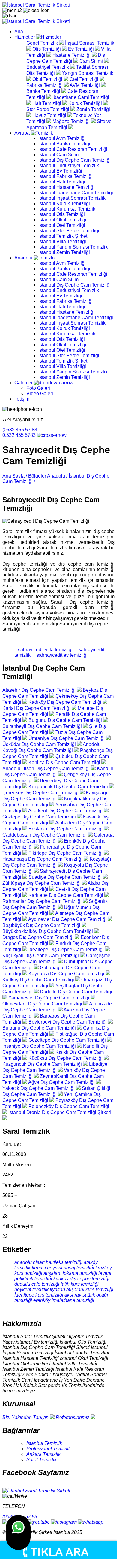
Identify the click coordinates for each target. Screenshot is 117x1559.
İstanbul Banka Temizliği (64, 143)
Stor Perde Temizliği (48, 109)
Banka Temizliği (44, 91)
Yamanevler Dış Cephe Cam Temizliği (49, 997)
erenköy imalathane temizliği (63, 1300)
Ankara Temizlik (43, 1454)
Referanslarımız (73, 1417)
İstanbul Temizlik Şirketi (63, 236)
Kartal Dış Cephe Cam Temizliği (37, 708)
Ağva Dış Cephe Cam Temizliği (62, 1082)
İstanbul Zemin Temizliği (64, 252)
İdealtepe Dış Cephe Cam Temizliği (66, 949)
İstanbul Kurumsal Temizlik (66, 208)
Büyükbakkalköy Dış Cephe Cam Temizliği (48, 931)
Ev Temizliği (81, 49)
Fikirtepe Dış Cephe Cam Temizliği (66, 853)
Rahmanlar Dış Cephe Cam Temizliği (42, 901)
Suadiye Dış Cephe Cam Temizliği (65, 877)
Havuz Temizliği (50, 115)
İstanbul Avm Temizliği (62, 138)
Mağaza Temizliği (71, 121)
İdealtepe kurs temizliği (38, 1294)
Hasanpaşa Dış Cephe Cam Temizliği (43, 859)
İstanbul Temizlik (44, 1443)
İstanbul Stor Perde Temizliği (68, 230)
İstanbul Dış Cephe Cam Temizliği (74, 160)
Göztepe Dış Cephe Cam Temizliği (39, 816)
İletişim (21, 399)
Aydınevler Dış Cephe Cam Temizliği (68, 919)
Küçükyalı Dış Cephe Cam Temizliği (41, 955)
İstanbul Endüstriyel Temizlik (68, 165)
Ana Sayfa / (14, 475)
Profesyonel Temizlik (48, 1448)
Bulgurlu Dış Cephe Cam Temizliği (65, 720)
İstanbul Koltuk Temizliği (64, 203)
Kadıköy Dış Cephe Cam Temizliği (65, 702)
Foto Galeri (38, 388)
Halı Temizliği (47, 103)
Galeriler (24, 382)
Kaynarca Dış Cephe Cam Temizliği (67, 973)
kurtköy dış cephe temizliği (81, 1278)
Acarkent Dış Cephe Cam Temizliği (66, 810)
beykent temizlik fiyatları (39, 1289)
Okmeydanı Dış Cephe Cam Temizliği (42, 1003)
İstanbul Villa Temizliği (62, 241)
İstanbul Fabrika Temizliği (65, 176)
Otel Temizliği (85, 79)
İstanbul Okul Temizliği (62, 219)
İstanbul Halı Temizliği (61, 181)
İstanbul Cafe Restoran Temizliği (72, 149)
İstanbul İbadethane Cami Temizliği (75, 192)
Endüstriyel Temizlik (48, 67)
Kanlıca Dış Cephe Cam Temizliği (64, 762)
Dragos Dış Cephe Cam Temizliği (38, 937)
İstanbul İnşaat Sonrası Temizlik (72, 198)
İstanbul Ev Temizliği (60, 170)
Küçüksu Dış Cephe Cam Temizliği (66, 1058)
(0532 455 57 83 (19, 429)
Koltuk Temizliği (85, 103)
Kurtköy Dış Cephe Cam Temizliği (38, 979)
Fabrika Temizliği (45, 85)
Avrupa (22, 132)
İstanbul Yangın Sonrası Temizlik (73, 246)
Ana (18, 31)
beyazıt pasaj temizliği (70, 1267)
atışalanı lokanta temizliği (70, 1273)
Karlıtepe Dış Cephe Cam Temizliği (66, 895)
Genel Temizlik (42, 43)
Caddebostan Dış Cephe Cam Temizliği (45, 834)
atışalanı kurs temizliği (89, 1289)
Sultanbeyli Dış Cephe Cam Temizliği (42, 726)
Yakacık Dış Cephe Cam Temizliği (39, 1088)
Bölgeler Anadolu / (48, 475)
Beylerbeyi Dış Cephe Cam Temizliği (68, 1021)
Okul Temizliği (48, 79)
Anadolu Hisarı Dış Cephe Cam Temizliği (46, 768)
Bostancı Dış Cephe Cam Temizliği (66, 828)
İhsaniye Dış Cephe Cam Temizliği (39, 1046)
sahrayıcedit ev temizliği (60, 655)
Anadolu (24, 257)
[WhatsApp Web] (18, 1532)
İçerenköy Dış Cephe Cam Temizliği (41, 792)
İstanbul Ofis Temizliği (61, 214)
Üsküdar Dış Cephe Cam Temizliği (39, 744)
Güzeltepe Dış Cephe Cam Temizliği (67, 1040)
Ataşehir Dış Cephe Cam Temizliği (39, 690)
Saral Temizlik (41, 1459)
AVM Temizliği (85, 85)
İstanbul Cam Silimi (59, 154)
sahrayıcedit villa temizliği (43, 649)
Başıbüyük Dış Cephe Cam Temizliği (42, 925)
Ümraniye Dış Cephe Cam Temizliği (67, 738)
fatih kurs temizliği (80, 1284)
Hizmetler (25, 37)
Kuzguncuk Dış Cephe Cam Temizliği (68, 786)
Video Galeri (39, 393)
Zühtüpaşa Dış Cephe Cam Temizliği (42, 883)
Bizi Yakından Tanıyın (26, 1417)
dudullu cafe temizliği (36, 1284)
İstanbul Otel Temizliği (61, 225)
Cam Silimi (92, 61)
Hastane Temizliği (72, 55)
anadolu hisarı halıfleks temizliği (48, 1262)
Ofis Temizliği (47, 49)
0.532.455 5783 (19, 435)
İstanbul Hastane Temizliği (66, 187)
